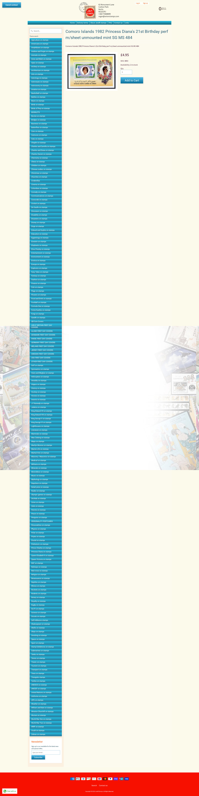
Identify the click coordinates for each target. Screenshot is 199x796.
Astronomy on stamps (39, 86)
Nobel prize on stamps (40, 487)
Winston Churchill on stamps (42, 711)
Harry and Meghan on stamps (42, 373)
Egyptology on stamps (39, 238)
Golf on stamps (37, 365)
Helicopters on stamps (40, 377)
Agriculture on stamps (39, 40)
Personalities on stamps (40, 525)
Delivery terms (82, 23)
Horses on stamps (38, 396)
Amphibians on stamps (40, 48)
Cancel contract (12, 5)
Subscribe (38, 757)
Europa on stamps (38, 264)
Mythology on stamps (39, 479)
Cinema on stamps (38, 184)
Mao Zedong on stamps (40, 438)
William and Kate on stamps (42, 708)
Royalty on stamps (38, 601)
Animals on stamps (38, 55)
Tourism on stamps (38, 666)
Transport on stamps (39, 670)
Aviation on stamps (38, 89)
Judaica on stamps (38, 407)
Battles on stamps (38, 97)
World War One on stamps (41, 719)
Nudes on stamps (38, 491)
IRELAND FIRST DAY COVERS (42, 346)
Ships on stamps (37, 632)
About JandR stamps (98, 23)
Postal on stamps (38, 540)
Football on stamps (38, 302)
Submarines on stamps (40, 651)
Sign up (145, 3)
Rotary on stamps (38, 597)
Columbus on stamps (39, 188)
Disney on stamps (38, 223)
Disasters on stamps (39, 219)
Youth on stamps (37, 730)
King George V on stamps (41, 419)
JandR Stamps (99, 791)
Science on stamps (38, 613)
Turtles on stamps (38, 681)
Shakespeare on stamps (40, 624)
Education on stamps (39, 234)
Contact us (118, 23)
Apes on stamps (37, 63)
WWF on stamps (37, 727)
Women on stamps (38, 715)
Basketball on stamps (39, 93)
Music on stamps (38, 476)
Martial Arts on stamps (40, 453)
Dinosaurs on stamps (39, 211)
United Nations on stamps (41, 692)
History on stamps (38, 388)
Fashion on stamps (38, 280)
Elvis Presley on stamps (40, 249)
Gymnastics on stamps (40, 369)
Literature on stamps (39, 430)
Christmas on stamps (39, 173)
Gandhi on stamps (38, 318)
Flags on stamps (37, 291)
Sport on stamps (37, 643)
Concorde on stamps (39, 200)
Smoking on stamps (39, 635)
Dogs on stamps (37, 226)
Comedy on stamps (38, 192)
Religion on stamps (38, 575)
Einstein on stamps (38, 242)
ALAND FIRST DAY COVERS (42, 331)
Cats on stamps (37, 139)
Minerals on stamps (39, 468)
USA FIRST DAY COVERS (40, 358)
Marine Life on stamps (40, 449)
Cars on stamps (37, 131)
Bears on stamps (37, 101)
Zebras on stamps (38, 734)
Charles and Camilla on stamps (43, 146)
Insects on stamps (38, 400)
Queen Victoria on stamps (41, 559)
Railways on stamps (39, 567)
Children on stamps (38, 165)
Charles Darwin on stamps (41, 154)
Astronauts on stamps (39, 82)
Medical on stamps (38, 460)
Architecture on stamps (40, 70)
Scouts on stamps (38, 616)
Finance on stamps (38, 283)
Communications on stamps (42, 196)
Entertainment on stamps (41, 253)
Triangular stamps (38, 677)
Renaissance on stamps (40, 578)
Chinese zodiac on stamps (41, 169)
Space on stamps (38, 639)
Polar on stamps (37, 533)
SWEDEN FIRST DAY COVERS (42, 354)
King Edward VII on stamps (41, 411)
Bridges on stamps (38, 120)
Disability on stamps (39, 215)
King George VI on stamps (41, 422)
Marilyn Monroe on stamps (41, 445)
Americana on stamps (39, 44)
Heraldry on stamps (38, 381)
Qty (122, 68)
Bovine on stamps (38, 116)
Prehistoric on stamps (39, 544)
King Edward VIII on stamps (41, 415)
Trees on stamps (37, 673)
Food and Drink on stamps (41, 299)
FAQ (110, 23)
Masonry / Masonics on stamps (43, 457)
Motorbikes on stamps (40, 472)
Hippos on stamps (38, 384)
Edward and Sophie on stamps (43, 230)
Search (94, 785)
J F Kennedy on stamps (40, 403)
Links (127, 23)
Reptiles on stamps (38, 582)
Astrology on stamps (39, 78)
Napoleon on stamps (39, 483)
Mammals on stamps (39, 434)
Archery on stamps (38, 67)
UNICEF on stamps (38, 689)
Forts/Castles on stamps (41, 310)
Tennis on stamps (38, 658)
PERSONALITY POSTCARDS (42, 521)
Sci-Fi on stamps (37, 609)
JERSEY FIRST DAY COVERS (42, 350)
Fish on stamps (37, 287)
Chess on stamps (38, 162)
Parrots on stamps (38, 510)
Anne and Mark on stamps (41, 59)
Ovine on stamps (37, 502)
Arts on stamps (37, 74)
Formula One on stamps (40, 306)
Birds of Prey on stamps (40, 108)
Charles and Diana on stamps (42, 150)
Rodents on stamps (38, 594)
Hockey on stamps (38, 392)
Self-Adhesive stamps (39, 620)
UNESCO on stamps (39, 685)
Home (72, 23)
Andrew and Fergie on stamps (42, 51)
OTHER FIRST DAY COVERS (42, 362)
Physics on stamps (38, 529)
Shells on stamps (38, 628)
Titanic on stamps (38, 662)
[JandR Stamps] (87, 10)
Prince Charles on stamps (41, 548)
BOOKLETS (35, 112)
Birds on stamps (37, 105)
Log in (138, 3)
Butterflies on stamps (39, 127)
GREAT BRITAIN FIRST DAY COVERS (41, 326)
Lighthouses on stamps (40, 426)
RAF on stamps (37, 563)
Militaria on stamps (38, 464)
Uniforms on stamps (39, 696)
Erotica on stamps (38, 261)
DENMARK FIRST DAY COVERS (43, 335)
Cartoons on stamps (39, 135)
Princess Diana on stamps (41, 552)
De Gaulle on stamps (39, 207)
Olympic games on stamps (41, 495)
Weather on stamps (38, 704)
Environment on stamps (40, 257)
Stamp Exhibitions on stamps (42, 647)
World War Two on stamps (41, 723)
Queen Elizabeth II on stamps (42, 556)
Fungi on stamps (37, 314)
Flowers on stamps (38, 295)
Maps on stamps (37, 441)
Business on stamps (39, 124)
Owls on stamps (37, 506)
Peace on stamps (38, 514)
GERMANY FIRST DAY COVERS (43, 343)
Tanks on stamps (38, 654)
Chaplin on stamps (38, 143)
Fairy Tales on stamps (39, 272)
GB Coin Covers (37, 321)
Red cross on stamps (39, 571)
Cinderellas (35, 181)
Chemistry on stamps (39, 158)
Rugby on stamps (38, 605)
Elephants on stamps (39, 245)
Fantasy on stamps (38, 276)
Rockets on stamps (38, 590)
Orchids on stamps (38, 498)
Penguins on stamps (39, 517)
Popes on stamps (38, 537)
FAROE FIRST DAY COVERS (41, 339)
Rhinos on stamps (38, 586)
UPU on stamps (37, 700)
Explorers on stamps (39, 268)
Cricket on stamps (38, 204)
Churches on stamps (39, 177)
